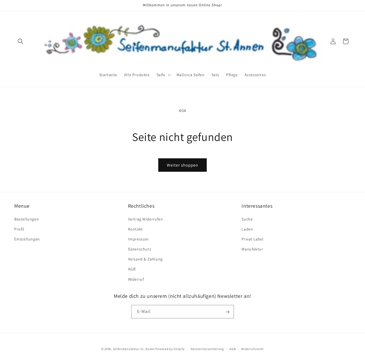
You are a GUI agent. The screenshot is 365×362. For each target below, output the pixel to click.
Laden (247, 228)
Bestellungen (26, 218)
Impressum (138, 238)
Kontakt (135, 228)
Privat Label (252, 238)
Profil (19, 228)
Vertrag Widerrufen (145, 218)
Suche (247, 218)
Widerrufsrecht (252, 349)
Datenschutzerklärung (207, 349)
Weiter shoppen (182, 165)
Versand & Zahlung (145, 259)
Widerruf (136, 279)
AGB (132, 269)
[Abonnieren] (227, 312)
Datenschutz (139, 248)
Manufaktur (252, 248)
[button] (20, 41)
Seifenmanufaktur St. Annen (134, 349)
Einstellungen (27, 238)
